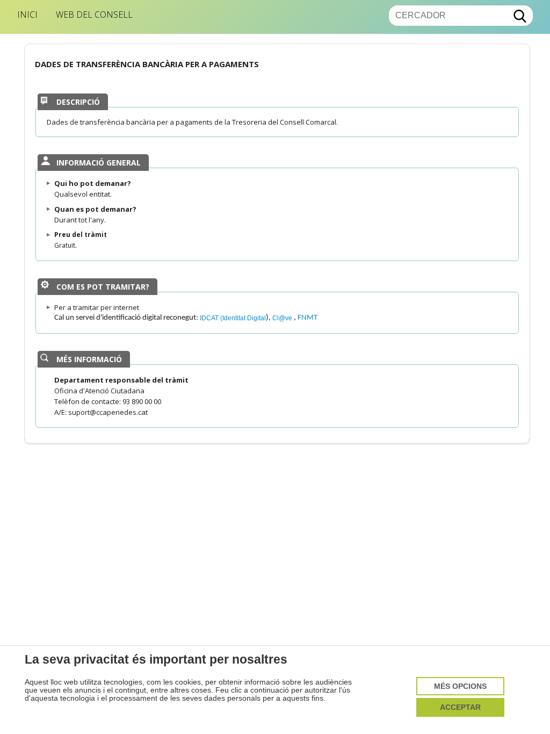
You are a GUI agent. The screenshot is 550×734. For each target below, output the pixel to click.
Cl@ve (283, 317)
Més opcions (460, 686)
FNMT (307, 318)
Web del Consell (94, 14)
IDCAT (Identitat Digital (233, 317)
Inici (27, 14)
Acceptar (460, 707)
